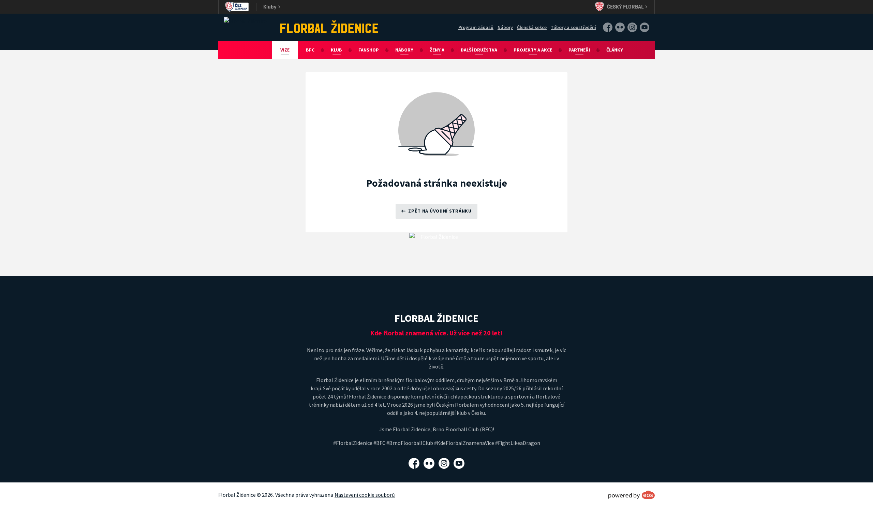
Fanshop (368, 50)
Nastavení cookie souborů (365, 494)
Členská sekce (532, 27)
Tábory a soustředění (573, 27)
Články (614, 50)
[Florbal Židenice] (329, 26)
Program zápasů (475, 27)
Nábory (505, 27)
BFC (310, 50)
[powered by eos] (631, 495)
